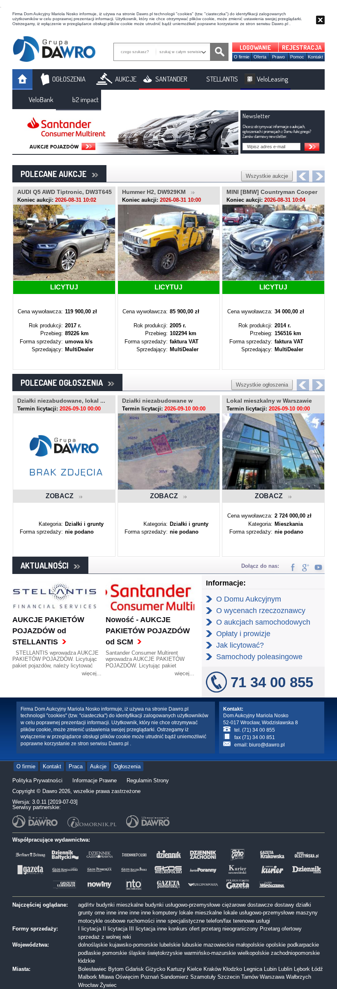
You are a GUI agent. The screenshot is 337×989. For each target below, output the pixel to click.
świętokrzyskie (164, 953)
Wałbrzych (298, 977)
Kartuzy (176, 969)
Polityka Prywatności (37, 780)
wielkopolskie (253, 953)
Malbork (87, 977)
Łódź (317, 969)
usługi (263, 921)
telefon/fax (218, 921)
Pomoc (297, 56)
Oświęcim (127, 977)
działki (303, 905)
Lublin (285, 969)
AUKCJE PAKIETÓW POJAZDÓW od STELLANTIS (48, 631)
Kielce (194, 969)
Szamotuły (203, 977)
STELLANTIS (222, 79)
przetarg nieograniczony (229, 929)
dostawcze (260, 905)
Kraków (212, 969)
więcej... (92, 673)
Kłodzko (232, 969)
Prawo (278, 56)
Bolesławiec (92, 969)
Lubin (270, 969)
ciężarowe (234, 905)
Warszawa (272, 977)
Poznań (150, 977)
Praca (76, 766)
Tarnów (249, 977)
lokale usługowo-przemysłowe (259, 913)
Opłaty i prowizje (243, 634)
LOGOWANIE (255, 47)
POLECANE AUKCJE (56, 173)
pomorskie (114, 953)
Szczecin (228, 977)
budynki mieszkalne (119, 905)
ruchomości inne (146, 921)
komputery (165, 913)
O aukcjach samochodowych (263, 622)
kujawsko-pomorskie (133, 945)
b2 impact (85, 99)
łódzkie (86, 961)
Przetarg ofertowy (281, 929)
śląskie (137, 953)
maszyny (307, 913)
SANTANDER (171, 79)
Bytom (116, 969)
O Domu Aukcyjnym (248, 599)
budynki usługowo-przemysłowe (182, 905)
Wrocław (88, 985)
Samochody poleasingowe (259, 657)
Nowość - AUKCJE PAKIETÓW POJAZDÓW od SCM (148, 631)
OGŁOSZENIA (68, 79)
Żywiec (108, 985)
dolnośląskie (93, 945)
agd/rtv (86, 905)
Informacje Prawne (94, 780)
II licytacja (115, 929)
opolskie (276, 945)
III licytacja (142, 929)
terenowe (243, 921)
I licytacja (89, 929)
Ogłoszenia (127, 766)
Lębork (302, 969)
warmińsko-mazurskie (210, 953)
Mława (106, 977)
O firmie (241, 56)
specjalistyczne (186, 921)
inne (111, 913)
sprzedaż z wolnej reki (104, 937)
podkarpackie (303, 945)
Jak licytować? (240, 645)
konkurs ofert (184, 929)
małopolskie (250, 945)
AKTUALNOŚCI (47, 565)
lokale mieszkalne (200, 913)
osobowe (114, 921)
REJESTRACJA (302, 47)
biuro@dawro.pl (267, 745)
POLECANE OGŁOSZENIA (64, 382)
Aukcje (98, 766)
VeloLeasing (272, 79)
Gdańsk (134, 969)
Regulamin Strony (148, 780)
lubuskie (192, 945)
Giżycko (155, 969)
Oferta (260, 56)
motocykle (90, 921)
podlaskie (89, 953)
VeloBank (41, 99)
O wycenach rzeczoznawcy (260, 610)
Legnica (253, 969)
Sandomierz (174, 977)
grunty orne (91, 913)
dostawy (284, 905)
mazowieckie (218, 945)
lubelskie (169, 945)
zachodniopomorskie (295, 953)
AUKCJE (125, 79)
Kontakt (315, 56)
